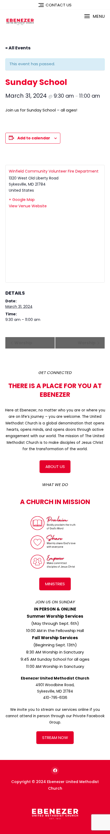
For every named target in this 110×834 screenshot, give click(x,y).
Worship (23, 343)
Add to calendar (33, 138)
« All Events (17, 48)
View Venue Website (28, 206)
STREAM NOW (55, 737)
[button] (94, 16)
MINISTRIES (55, 584)
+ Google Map (22, 199)
